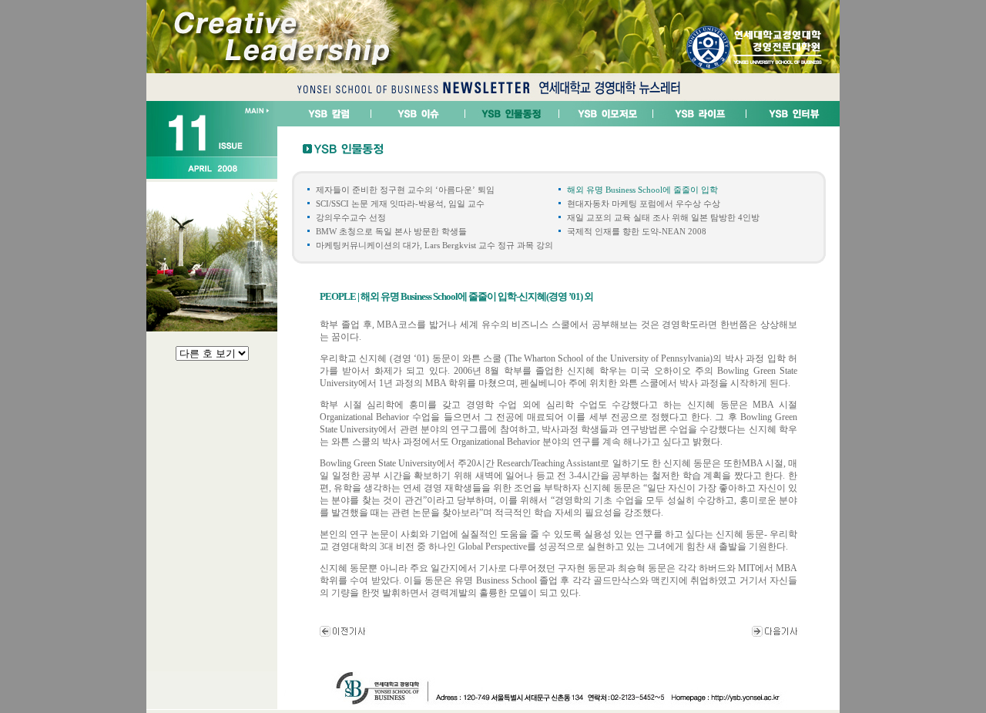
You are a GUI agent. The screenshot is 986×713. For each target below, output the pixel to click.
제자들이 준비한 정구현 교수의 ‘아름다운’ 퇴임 (405, 189)
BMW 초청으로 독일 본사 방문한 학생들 (391, 231)
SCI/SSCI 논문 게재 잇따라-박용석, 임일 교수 (400, 203)
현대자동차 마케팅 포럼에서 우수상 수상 (643, 203)
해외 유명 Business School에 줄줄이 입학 (642, 189)
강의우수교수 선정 (351, 217)
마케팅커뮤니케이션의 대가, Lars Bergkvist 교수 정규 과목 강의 (434, 245)
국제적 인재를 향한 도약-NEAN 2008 (636, 231)
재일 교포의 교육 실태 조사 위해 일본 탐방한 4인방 (663, 217)
